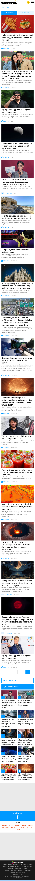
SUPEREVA (24, 868)
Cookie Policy (27, 870)
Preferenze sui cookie (15, 872)
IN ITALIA (21, 827)
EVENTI (17, 830)
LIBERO (5, 864)
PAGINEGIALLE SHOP (26, 864)
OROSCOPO (5, 827)
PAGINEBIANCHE (12, 866)
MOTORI (17, 825)
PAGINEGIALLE (16, 864)
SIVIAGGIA (29, 866)
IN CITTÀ (13, 827)
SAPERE (30, 825)
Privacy (20, 870)
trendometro (13, 687)
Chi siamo (7, 870)
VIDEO (24, 825)
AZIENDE (29, 827)
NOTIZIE (4, 825)
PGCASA (5, 866)
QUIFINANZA (11, 868)
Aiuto (23, 872)
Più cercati (25, 13)
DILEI (25, 866)
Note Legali (14, 870)
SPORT (11, 825)
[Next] (27, 672)
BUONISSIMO (18, 868)
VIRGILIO (10, 864)
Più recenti (9, 13)
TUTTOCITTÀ (20, 866)
